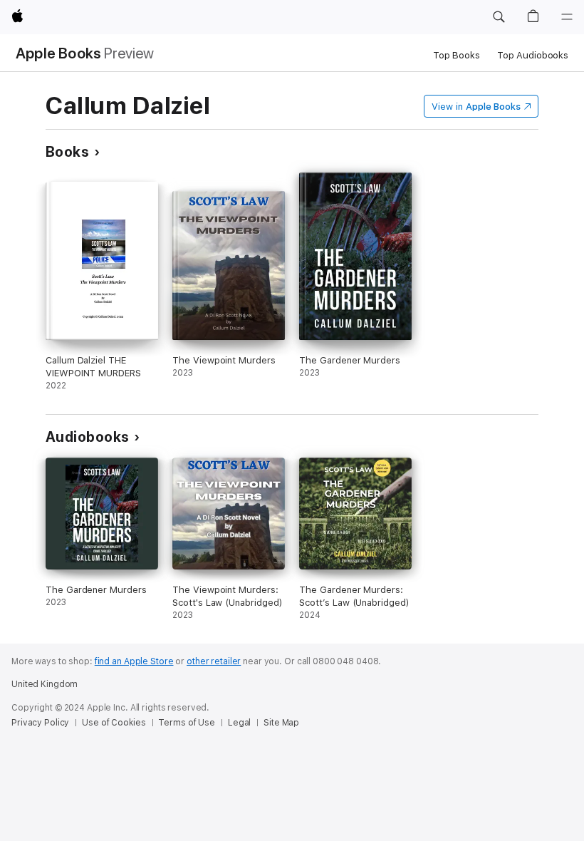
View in (476, 106)
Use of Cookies (113, 723)
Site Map (281, 723)
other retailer (214, 661)
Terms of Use (186, 723)
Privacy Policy (40, 723)
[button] (498, 17)
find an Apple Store (134, 661)
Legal (239, 723)
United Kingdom (44, 684)
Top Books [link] (456, 55)
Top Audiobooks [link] (532, 55)
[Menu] (567, 17)
